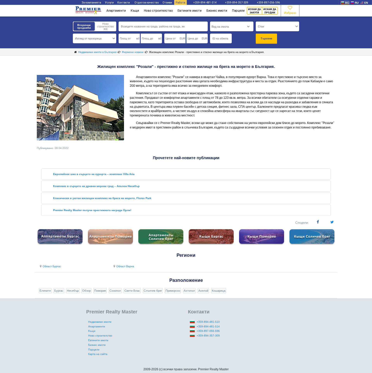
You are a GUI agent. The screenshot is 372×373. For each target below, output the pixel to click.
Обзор (86, 290)
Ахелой (203, 290)
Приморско (172, 290)
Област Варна (125, 266)
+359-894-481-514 (204, 2)
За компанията (91, 2)
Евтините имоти (189, 10)
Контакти (123, 2)
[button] (94, 38)
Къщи (135, 10)
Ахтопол (189, 290)
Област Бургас (52, 266)
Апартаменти (116, 10)
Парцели (238, 10)
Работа (180, 2)
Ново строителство (158, 10)
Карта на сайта (97, 354)
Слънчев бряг (153, 290)
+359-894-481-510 (208, 321)
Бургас (58, 290)
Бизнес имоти (216, 10)
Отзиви (167, 2)
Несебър (73, 290)
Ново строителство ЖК (105, 26)
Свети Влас (132, 290)
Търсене (266, 38)
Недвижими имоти (99, 321)
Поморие (100, 290)
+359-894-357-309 (236, 2)
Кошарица (218, 290)
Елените (45, 290)
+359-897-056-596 (268, 2)
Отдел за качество (146, 2)
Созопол (115, 290)
